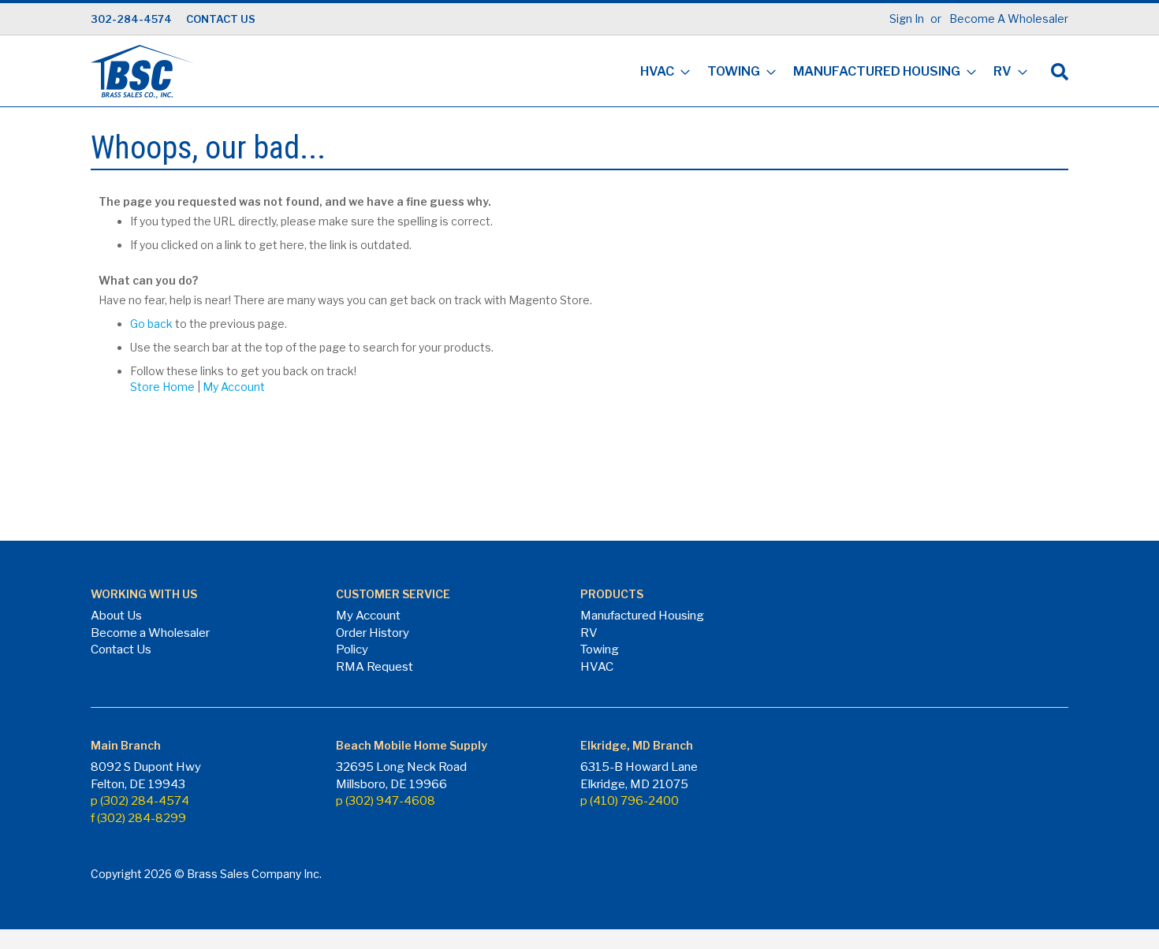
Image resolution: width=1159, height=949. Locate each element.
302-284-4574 (131, 19)
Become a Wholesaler (150, 633)
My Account (234, 386)
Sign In (906, 18)
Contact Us (121, 649)
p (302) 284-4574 (140, 801)
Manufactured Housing (642, 615)
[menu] (829, 72)
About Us (116, 615)
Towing (599, 649)
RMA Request (374, 667)
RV (589, 633)
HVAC (596, 667)
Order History (372, 633)
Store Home (162, 386)
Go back (151, 323)
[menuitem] (660, 72)
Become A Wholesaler (1008, 18)
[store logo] (142, 72)
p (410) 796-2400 (629, 801)
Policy (352, 649)
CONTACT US (220, 19)
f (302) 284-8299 (138, 818)
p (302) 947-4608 (385, 801)
